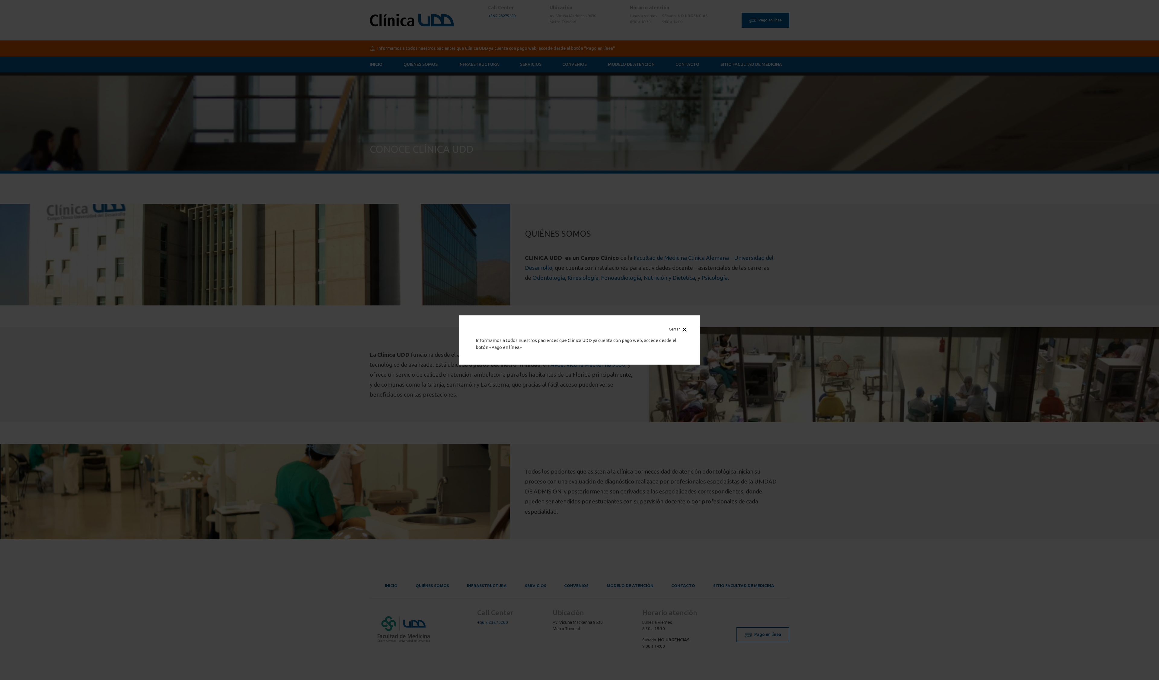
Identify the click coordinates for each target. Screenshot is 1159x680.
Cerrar (675, 329)
